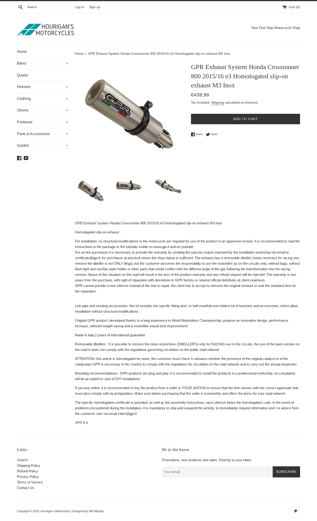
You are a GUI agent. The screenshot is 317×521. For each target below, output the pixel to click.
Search (22, 460)
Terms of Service (30, 482)
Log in (79, 7)
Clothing (42, 99)
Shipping (217, 102)
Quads (22, 75)
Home (22, 52)
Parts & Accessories (42, 134)
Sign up (94, 7)
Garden (42, 145)
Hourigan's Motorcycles (55, 511)
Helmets (42, 87)
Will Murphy (96, 511)
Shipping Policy (28, 465)
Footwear (42, 122)
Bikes (42, 63)
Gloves (42, 110)
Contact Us (25, 488)
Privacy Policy (28, 477)
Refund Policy (27, 471)
